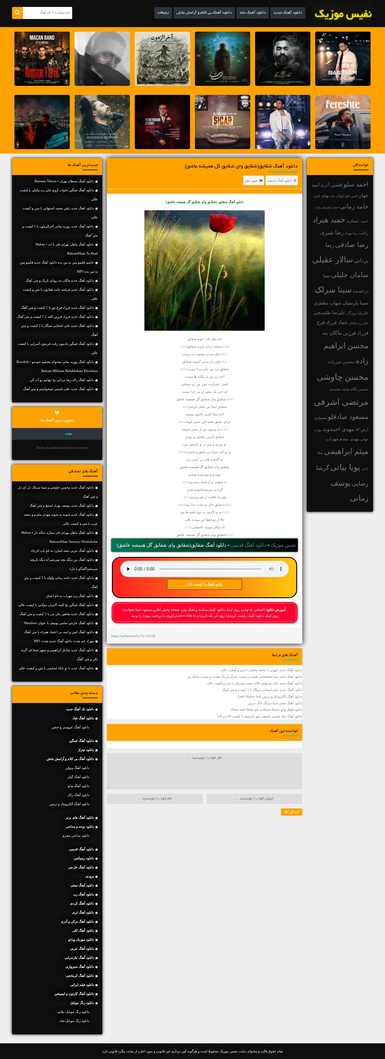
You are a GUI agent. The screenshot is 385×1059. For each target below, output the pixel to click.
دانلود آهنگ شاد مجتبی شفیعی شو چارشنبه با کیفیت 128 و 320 (259, 716)
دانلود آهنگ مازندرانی (79, 957)
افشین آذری (331, 184)
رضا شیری (332, 233)
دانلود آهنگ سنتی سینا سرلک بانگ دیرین (275, 703)
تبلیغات (163, 13)
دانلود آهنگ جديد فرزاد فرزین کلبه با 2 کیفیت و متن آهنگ (55, 316)
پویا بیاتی (345, 467)
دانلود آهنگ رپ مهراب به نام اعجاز (70, 596)
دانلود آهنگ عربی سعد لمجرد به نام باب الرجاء (62, 550)
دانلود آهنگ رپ (83, 894)
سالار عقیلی (332, 259)
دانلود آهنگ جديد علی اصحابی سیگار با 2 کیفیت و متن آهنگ (262, 690)
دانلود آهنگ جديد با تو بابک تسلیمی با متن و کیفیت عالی (56, 668)
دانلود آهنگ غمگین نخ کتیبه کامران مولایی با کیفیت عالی (56, 605)
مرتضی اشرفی (341, 402)
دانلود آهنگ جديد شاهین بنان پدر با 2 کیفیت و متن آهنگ (57, 614)
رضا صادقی (351, 244)
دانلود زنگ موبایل (82, 1002)
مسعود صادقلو (348, 416)
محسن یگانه (359, 389)
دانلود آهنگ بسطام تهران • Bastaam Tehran (64, 181)
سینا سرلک (333, 289)
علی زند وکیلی (358, 323)
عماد (343, 322)
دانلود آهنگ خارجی (81, 867)
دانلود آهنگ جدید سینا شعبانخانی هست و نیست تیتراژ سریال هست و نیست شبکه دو (245, 676)
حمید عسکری (357, 221)
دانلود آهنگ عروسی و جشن (70, 727)
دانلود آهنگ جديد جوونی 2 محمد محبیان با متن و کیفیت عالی (261, 670)
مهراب (332, 438)
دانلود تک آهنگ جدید (80, 709)
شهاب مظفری (327, 302)
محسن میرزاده (341, 362)
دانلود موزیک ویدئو (81, 939)
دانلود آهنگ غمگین (81, 740)
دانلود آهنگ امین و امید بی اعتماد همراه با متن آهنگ (59, 632)
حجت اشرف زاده (327, 207)
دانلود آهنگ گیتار (78, 777)
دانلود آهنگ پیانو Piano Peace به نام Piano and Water (266, 709)
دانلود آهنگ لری (83, 912)
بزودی (89, 876)
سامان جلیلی (349, 275)
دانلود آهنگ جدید (287, 13)
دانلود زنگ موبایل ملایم (73, 1012)
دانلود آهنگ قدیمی (279, 180)
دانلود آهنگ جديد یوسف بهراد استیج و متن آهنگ (61, 505)
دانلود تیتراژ (86, 749)
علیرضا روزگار (357, 313)
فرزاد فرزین (355, 333)
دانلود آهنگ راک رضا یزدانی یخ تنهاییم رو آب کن (62, 380)
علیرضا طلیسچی (329, 312)
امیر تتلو (351, 196)
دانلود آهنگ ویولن (77, 768)
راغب (363, 233)
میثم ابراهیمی (346, 451)
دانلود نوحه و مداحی (80, 826)
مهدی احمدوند (338, 429)
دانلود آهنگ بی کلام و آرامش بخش (204, 13)
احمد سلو (355, 184)
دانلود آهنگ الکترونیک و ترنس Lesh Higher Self (270, 696)
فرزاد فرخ (327, 322)
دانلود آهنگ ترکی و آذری (77, 921)
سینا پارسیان (355, 303)
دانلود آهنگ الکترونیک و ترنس (69, 804)
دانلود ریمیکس (84, 858)
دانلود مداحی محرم (76, 835)
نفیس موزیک (283, 545)
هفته (68, 434)
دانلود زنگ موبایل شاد (74, 1021)
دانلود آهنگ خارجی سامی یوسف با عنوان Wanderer (59, 623)
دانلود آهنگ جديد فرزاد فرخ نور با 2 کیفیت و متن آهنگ (57, 307)
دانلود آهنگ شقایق (231, 202)
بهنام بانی (321, 195)
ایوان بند (337, 196)
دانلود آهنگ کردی (82, 903)
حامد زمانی (354, 206)
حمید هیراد (329, 220)
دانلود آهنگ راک (78, 795)
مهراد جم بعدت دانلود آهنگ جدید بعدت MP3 (64, 641)
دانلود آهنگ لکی (83, 930)
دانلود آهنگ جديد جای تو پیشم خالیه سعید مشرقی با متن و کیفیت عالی (254, 683)
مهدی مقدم (349, 439)
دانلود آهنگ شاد (252, 13)
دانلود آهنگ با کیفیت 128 (205, 584)
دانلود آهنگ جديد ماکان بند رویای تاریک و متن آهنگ (60, 280)
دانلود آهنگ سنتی (82, 885)
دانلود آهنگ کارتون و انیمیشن (74, 993)
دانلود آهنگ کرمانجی (80, 975)
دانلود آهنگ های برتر (80, 817)
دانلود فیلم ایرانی (82, 984)
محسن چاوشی (342, 377)
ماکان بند (332, 333)
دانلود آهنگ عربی (82, 948)
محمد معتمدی (339, 389)
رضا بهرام (351, 233)
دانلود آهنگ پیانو (78, 786)
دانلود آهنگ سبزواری (80, 966)
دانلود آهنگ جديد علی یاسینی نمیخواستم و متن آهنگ (58, 389)
